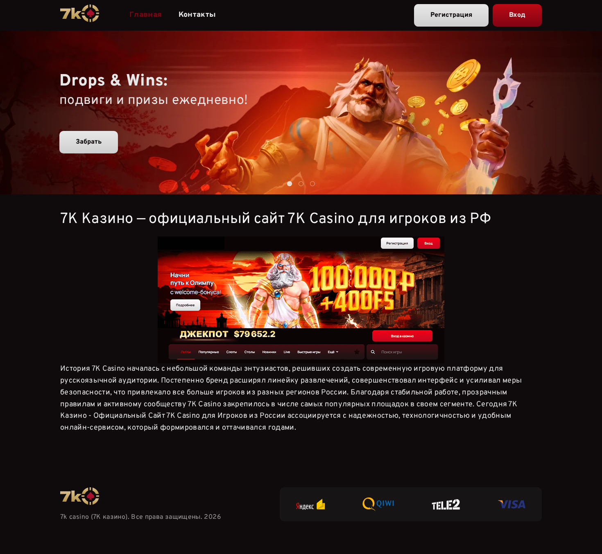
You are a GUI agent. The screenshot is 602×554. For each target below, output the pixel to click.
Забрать (89, 142)
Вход (517, 15)
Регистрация (451, 15)
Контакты (197, 15)
